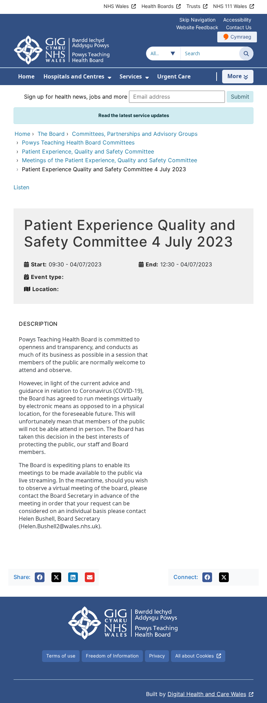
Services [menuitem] (131, 76)
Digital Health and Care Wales (207, 693)
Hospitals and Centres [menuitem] (73, 76)
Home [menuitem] (26, 76)
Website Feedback (197, 27)
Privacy (157, 656)
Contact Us (238, 27)
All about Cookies (194, 656)
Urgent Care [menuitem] (174, 76)
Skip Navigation (197, 20)
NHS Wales (116, 6)
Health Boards (157, 6)
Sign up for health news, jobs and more (75, 96)
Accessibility (237, 20)
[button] (39, 577)
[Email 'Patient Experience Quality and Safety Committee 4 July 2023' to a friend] (89, 577)
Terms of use (60, 656)
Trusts (193, 6)
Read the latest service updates (133, 115)
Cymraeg (240, 37)
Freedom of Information (112, 656)
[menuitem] (109, 78)
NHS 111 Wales (230, 6)
